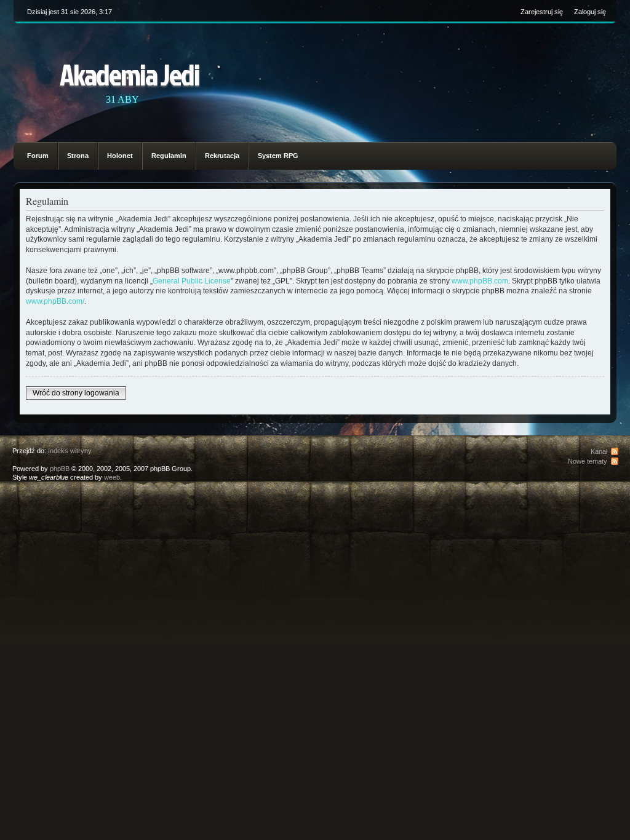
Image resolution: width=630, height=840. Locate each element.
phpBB (60, 468)
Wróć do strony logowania (76, 393)
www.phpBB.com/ (55, 301)
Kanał (599, 451)
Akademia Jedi (129, 74)
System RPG (278, 155)
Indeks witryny (70, 450)
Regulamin (168, 155)
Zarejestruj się (541, 11)
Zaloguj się (590, 11)
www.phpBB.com (480, 281)
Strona (78, 155)
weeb (112, 477)
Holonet (120, 155)
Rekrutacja (222, 155)
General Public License (192, 281)
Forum (38, 155)
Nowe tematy (587, 461)
